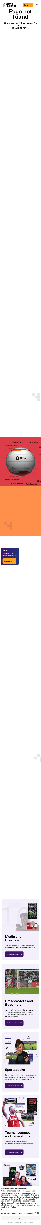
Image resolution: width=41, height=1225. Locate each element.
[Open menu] (37, 4)
